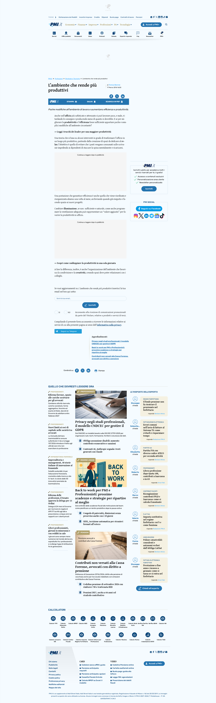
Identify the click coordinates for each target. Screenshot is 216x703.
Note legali (53, 668)
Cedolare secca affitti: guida (93, 665)
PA (115, 24)
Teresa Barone (114, 85)
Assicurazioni (148, 537)
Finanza (81, 24)
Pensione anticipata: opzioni (94, 674)
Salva (90, 102)
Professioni (105, 24)
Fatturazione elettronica (153, 422)
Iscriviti (149, 189)
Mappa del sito (55, 688)
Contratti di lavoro (127, 17)
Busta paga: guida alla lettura (120, 672)
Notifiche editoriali (56, 684)
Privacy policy (55, 675)
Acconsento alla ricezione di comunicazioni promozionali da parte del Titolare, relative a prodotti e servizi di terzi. (100, 314)
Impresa (93, 24)
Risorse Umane (87, 460)
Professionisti (87, 391)
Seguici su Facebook (151, 208)
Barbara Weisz (160, 413)
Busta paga (114, 17)
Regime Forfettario (151, 399)
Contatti (52, 671)
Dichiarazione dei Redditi (68, 17)
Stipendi (105, 17)
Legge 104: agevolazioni (122, 677)
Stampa (70, 102)
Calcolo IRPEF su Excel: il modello (91, 681)
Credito (97, 17)
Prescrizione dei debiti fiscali (120, 681)
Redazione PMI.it (159, 439)
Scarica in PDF (113, 102)
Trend (51, 17)
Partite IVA (147, 448)
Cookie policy (54, 678)
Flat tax (146, 514)
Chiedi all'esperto (150, 588)
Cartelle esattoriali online (123, 668)
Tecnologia (125, 24)
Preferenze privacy (57, 681)
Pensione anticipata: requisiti (89, 669)
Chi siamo (53, 662)
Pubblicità (53, 665)
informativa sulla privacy (109, 325)
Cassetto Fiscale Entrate (92, 677)
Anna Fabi (161, 483)
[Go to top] (186, 694)
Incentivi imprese (85, 17)
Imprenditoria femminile (61, 457)
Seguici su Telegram (69, 331)
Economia (70, 24)
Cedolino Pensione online (123, 665)
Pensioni (139, 17)
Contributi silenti (150, 491)
